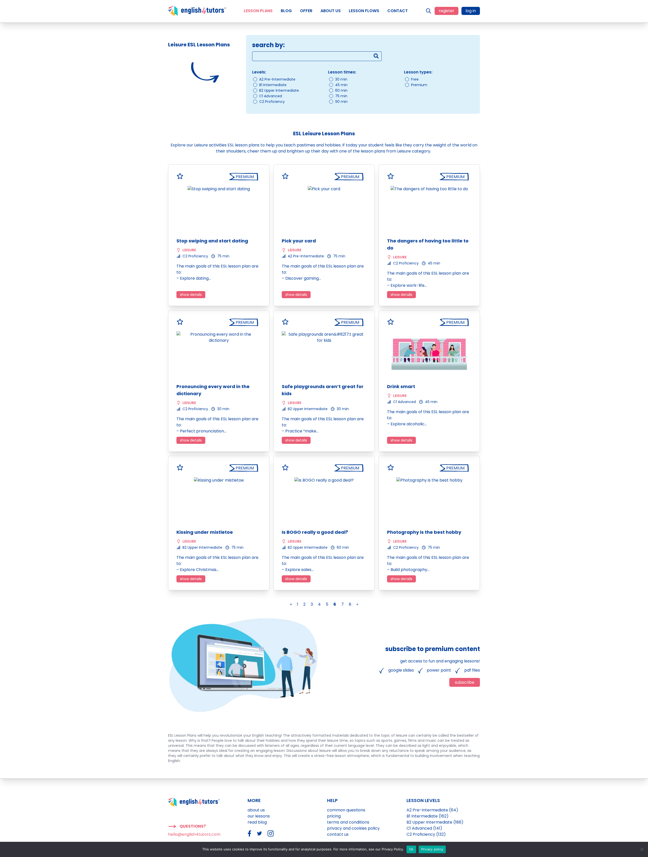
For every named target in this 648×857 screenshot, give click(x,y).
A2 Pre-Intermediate (277, 79)
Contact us (338, 834)
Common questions (346, 810)
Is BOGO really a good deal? (315, 532)
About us (256, 810)
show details (191, 294)
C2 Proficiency (272, 101)
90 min (341, 101)
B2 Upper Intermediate (279, 90)
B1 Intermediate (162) (428, 816)
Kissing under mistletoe (204, 532)
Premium (419, 84)
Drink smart (401, 386)
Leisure (189, 250)
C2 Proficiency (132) (426, 834)
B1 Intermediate (273, 84)
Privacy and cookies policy (353, 828)
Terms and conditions (348, 822)
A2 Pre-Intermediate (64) (432, 810)
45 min (341, 84)
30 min (341, 79)
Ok (411, 849)
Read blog (257, 822)
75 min (341, 96)
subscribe (464, 682)
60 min (341, 90)
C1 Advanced (270, 96)
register (446, 11)
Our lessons (259, 816)
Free (415, 79)
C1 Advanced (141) (424, 828)
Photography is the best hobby (424, 532)
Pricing (334, 816)
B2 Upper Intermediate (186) (435, 822)
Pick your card (299, 241)
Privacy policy (432, 849)
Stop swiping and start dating (212, 241)
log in (470, 11)
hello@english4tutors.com (194, 834)
